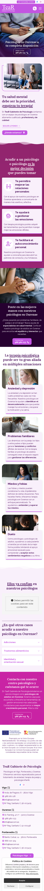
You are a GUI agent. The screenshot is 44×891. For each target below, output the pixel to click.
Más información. (32, 874)
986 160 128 (10, 796)
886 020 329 (10, 841)
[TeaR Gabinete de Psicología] (8, 8)
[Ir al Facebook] (37, 1)
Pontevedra (8, 832)
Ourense (6, 810)
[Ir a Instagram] (40, 1)
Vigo (4, 787)
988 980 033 (10, 818)
